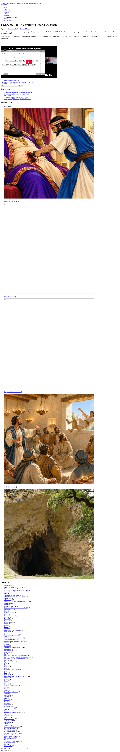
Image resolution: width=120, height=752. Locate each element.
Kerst (5, 673)
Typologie (7, 725)
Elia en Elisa (7, 619)
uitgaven (6, 12)
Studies (6, 9)
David (6, 604)
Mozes (6, 687)
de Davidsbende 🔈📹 (10, 487)
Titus (5, 723)
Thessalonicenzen (9, 720)
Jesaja (5, 665)
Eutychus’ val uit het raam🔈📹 (13, 392)
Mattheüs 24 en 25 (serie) (11, 685)
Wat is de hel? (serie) (10, 728)
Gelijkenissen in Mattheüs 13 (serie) (14, 641)
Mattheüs (6, 684)
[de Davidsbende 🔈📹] (49, 534)
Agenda (6, 15)
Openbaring (7, 693)
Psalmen (6, 701)
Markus (6, 682)
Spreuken (6, 714)
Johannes (6, 666)
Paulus (6, 698)
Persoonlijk (7, 700)
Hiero (2, 750)
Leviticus (6, 679)
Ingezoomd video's (9, 662)
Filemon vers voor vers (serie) (12, 630)
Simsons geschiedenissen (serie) (13, 712)
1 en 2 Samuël (8, 585)
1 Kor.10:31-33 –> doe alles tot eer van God (13, 84)
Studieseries (7, 11)
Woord (6, 744)
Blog (5, 7)
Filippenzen (7, 631)
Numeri (6, 690)
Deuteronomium (8, 609)
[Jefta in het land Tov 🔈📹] (49, 248)
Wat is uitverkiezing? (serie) (12, 733)
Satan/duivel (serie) (9, 708)
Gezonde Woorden (25, 29)
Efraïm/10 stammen (9, 616)
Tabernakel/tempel (9, 719)
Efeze (5, 614)
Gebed (6, 636)
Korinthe (6, 677)
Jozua (5, 671)
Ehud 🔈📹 (7, 95)
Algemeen (7, 598)
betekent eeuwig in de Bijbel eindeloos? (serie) (17, 601)
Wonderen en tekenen (10, 742)
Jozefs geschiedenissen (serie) (12, 669)
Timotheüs (7, 722)
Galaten (6, 633)
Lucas (6, 681)
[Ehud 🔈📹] (49, 153)
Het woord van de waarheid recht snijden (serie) (17, 657)
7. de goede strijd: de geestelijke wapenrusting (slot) (18, 92)
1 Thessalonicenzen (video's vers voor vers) (16, 589)
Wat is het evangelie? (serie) (12, 731)
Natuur (6, 689)
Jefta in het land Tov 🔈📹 (11, 201)
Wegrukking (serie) (9, 738)
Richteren (7, 703)
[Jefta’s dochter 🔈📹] (49, 343)
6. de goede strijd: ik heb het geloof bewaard (16, 94)
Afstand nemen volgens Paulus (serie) (14, 596)
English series (8, 20)
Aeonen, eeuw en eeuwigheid (12, 595)
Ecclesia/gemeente (9, 612)
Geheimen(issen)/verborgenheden (13, 638)
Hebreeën (7, 652)
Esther (6, 623)
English (6, 18)
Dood (5, 611)
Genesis (6, 644)
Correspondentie (8, 603)
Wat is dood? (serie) (9, 730)
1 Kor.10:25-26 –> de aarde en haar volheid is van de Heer (17, 82)
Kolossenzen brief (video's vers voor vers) (15, 676)
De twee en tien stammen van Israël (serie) (16, 608)
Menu (2, 4)
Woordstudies (8, 746)
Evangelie (7, 625)
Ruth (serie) (7, 706)
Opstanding (7, 695)
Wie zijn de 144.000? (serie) (12, 741)
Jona (5, 668)
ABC (5, 14)
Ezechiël (6, 628)
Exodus (6, 627)
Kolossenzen (7, 674)
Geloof (6, 642)
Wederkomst (7, 735)
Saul (5, 709)
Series (6, 711)
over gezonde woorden (10, 17)
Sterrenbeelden (8, 715)
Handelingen (7, 649)
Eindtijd (6, 617)
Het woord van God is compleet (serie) (15, 658)
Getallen (6, 646)
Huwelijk (6, 660)
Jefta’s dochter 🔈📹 (10, 297)
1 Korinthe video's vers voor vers (10, 80)
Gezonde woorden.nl (6, 1)
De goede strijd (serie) (10, 606)
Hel (5, 654)
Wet (5, 739)
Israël (5, 663)
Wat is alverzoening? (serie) (12, 727)
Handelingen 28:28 (9, 650)
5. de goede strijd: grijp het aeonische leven (16, 97)
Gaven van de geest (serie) (11, 635)
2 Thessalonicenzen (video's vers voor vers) (16, 590)
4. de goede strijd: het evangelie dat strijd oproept (17, 99)
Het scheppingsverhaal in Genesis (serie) (15, 655)
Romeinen (7, 704)
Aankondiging (8, 592)
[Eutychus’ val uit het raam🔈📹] (49, 439)
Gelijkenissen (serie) (9, 639)
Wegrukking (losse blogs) (11, 736)
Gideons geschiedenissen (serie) (13, 647)
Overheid (6, 696)
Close (5, 4)
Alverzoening (8, 600)
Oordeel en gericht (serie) (11, 692)
